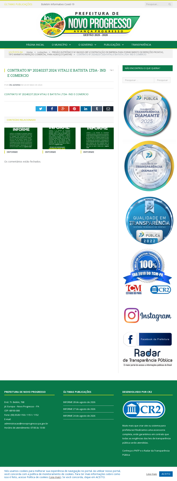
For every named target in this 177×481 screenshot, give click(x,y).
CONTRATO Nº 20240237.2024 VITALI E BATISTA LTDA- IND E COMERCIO (46, 94)
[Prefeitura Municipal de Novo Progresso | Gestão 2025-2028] (88, 23)
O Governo (85, 44)
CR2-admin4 (14, 85)
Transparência (141, 44)
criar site (143, 425)
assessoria (159, 429)
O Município (59, 44)
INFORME (46, 4)
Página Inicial (35, 44)
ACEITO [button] (166, 473)
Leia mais (55, 477)
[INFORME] (20, 138)
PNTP (137, 450)
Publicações (112, 44)
